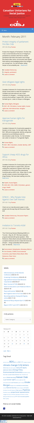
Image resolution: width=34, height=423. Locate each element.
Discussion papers (12, 367)
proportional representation (20, 392)
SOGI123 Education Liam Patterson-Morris (17, 287)
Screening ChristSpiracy (11, 277)
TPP (16, 396)
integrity (6, 72)
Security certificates (11, 394)
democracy (5, 368)
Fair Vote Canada (7, 374)
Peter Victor (12, 256)
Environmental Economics (13, 372)
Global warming (11, 377)
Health (6, 183)
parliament (13, 72)
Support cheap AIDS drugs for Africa (15, 155)
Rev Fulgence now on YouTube (13, 293)
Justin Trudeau (21, 382)
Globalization (16, 249)
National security (11, 388)
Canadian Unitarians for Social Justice (17, 12)
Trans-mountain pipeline (23, 396)
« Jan (4, 351)
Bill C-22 (16, 362)
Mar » (9, 351)
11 (24, 337)
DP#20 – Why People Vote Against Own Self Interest (13, 198)
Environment (8, 249)
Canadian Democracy (10, 70)
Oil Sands (26, 387)
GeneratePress (17, 417)
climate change (10, 365)
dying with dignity (21, 368)
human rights (21, 106)
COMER (14, 251)
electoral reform (8, 370)
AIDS (5, 185)
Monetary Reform (26, 249)
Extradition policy (26, 372)
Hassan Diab (22, 377)
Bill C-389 (7, 145)
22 (12, 343)
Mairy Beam (20, 254)
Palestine (13, 390)
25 (24, 343)
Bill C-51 (20, 362)
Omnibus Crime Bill (7, 390)
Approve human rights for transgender (13, 119)
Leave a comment (9, 74)
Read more (24, 65)
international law (14, 108)
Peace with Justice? (10, 291)
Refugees (16, 104)
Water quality (6, 398)
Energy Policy (18, 370)
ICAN (24, 379)
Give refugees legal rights (13, 81)
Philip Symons (19, 390)
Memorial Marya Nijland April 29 (14, 300)
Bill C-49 (6, 106)
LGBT (29, 145)
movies (4, 387)
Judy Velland (12, 254)
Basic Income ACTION (10, 284)
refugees (22, 108)
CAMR (15, 185)
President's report (7, 392)
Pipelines (26, 390)
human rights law (19, 379)
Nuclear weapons (20, 387)
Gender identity (22, 145)
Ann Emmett (7, 251)
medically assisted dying (22, 385)
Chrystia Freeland (27, 362)
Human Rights (8, 104)
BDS (11, 361)
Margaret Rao (13, 385)
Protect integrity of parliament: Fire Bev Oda (15, 42)
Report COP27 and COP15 (12, 305)
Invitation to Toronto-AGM (13, 225)
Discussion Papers (22, 216)
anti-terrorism (6, 362)
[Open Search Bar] (32, 29)
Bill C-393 (10, 185)
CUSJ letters (13, 106)
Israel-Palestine (14, 382)
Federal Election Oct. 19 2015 (19, 374)
